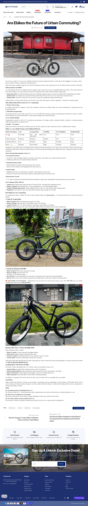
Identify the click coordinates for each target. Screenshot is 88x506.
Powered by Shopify (81, 503)
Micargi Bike (76, 503)
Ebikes (68, 81)
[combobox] (35, 6)
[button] (82, 7)
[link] (25, 1)
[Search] (47, 6)
